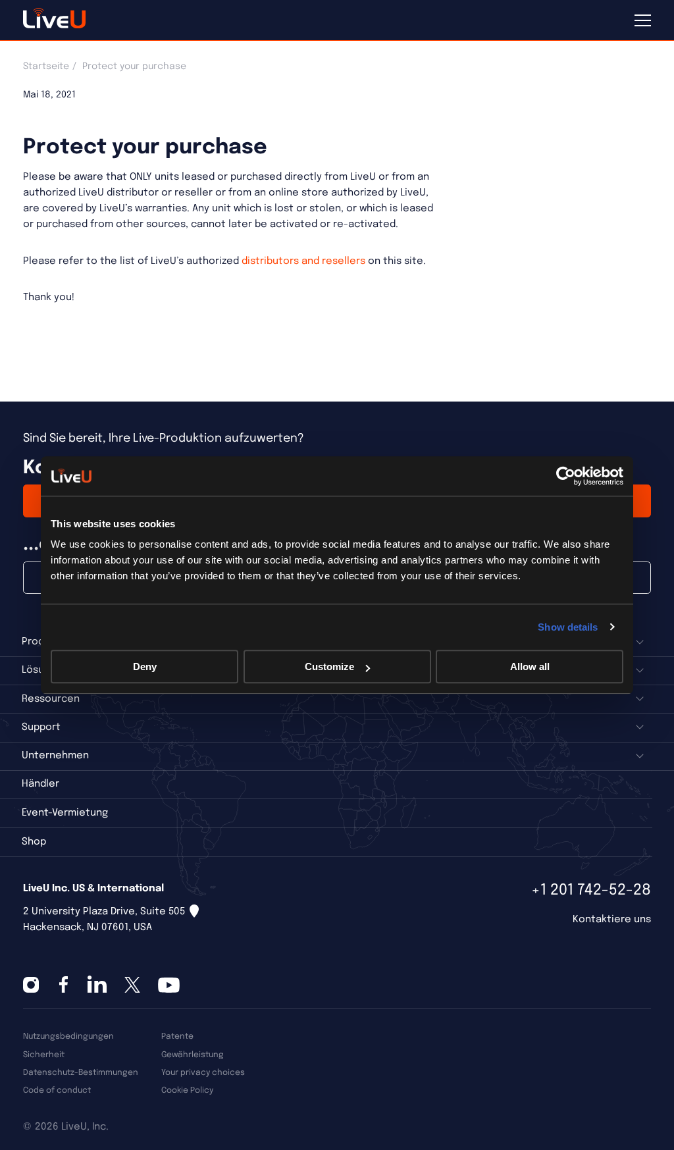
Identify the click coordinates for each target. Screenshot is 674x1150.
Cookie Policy (187, 1090)
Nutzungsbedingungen (68, 1036)
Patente (177, 1036)
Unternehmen (55, 755)
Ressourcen (51, 699)
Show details (568, 627)
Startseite (46, 66)
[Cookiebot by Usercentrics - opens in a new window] (565, 476)
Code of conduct (57, 1090)
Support (41, 727)
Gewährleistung (192, 1055)
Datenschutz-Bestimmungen (80, 1072)
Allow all (530, 666)
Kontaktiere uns (612, 919)
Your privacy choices (203, 1072)
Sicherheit (44, 1055)
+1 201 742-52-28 (591, 890)
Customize (329, 666)
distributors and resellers (303, 261)
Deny (145, 666)
